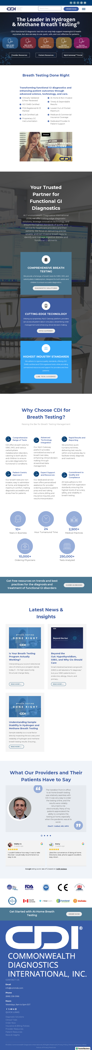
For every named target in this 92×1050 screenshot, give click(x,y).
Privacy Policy (63, 1045)
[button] (41, 835)
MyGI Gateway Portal (73, 55)
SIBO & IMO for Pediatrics (28, 46)
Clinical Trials (11, 1020)
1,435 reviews (61, 869)
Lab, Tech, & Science (46, 377)
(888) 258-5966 (12, 996)
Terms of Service (75, 1045)
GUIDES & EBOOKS (74, 585)
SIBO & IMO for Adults (10, 46)
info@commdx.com (14, 988)
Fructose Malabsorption (46, 46)
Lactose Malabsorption (64, 46)
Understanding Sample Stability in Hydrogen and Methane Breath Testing (24, 725)
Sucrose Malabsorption (82, 46)
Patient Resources (46, 55)
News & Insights (13, 1035)
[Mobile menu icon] (83, 9)
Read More (15, 684)
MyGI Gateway (46, 331)
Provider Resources (19, 55)
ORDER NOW (74, 914)
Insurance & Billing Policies (17, 1026)
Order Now (11, 1023)
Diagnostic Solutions (46, 288)
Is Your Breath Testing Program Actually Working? (22, 656)
